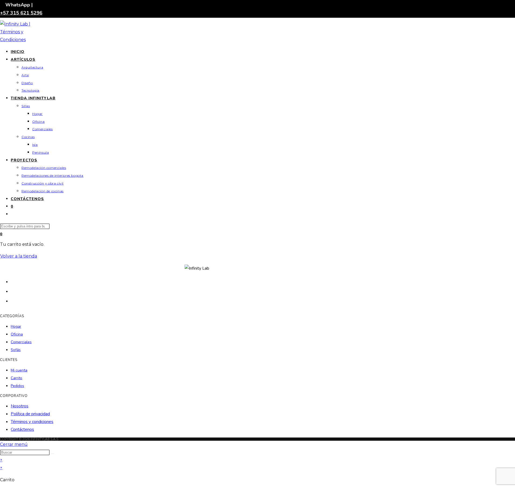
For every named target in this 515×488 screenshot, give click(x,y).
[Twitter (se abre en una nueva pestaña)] (13, 281)
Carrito (16, 378)
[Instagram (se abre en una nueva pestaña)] (13, 300)
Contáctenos (22, 429)
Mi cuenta (19, 370)
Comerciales (21, 342)
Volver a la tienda (18, 256)
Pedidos (17, 385)
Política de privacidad (30, 414)
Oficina (17, 334)
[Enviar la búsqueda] (52, 453)
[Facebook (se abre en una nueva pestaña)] (13, 291)
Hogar (16, 326)
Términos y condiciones (32, 422)
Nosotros (19, 406)
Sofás (16, 349)
